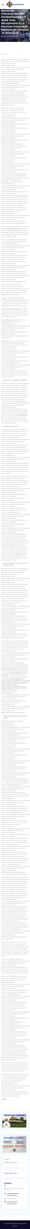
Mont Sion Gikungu (17, 1223)
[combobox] (15, 1162)
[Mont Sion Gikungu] (15, 4)
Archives (6, 1159)
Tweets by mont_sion (10, 1173)
